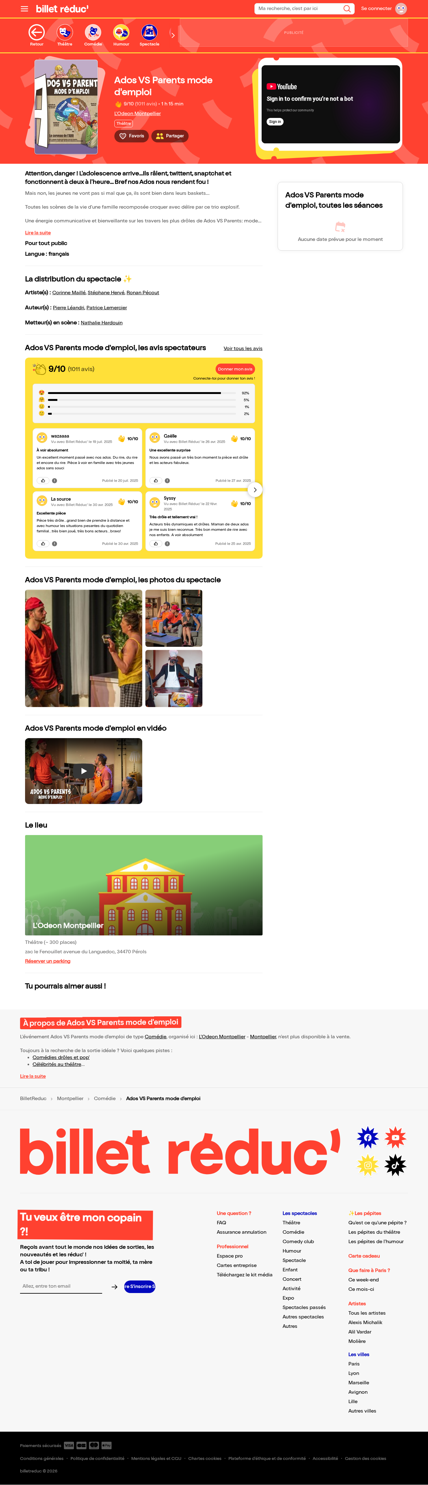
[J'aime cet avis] (43, 480)
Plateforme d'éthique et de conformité (267, 1458)
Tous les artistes (367, 1313)
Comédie (155, 1037)
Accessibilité (325, 1458)
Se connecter (376, 9)
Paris (354, 1364)
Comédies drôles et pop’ (61, 1058)
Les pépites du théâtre (374, 1232)
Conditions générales (42, 1458)
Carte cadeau (364, 1256)
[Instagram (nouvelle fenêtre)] (367, 1165)
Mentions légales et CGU (156, 1458)
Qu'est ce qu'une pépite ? (377, 1223)
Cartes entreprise (237, 1266)
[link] (82, 436)
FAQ (221, 1223)
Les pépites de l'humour (376, 1242)
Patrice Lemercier (106, 308)
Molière (357, 1341)
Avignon (358, 1392)
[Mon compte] (401, 9)
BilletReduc (33, 1098)
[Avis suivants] (255, 489)
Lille (353, 1402)
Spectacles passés (304, 1308)
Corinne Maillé (69, 293)
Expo (288, 1298)
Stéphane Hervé (106, 293)
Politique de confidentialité (97, 1458)
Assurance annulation (241, 1232)
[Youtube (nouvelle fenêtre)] (395, 1137)
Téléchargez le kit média (245, 1275)
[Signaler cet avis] (54, 480)
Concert (292, 1279)
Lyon (353, 1373)
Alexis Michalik (365, 1323)
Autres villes (362, 1411)
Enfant (290, 1270)
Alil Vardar (359, 1332)
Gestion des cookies (365, 1458)
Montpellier (263, 1037)
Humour (292, 1251)
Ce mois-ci (361, 1289)
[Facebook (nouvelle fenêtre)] (367, 1137)
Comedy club (298, 1242)
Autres (290, 1326)
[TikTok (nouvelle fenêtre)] (395, 1165)
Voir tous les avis (243, 349)
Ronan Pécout (143, 293)
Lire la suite (38, 233)
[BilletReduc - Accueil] (62, 9)
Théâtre (291, 1223)
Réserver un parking (47, 961)
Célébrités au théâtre (57, 1064)
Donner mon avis (235, 369)
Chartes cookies (205, 1458)
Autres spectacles (303, 1317)
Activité (291, 1289)
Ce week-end (363, 1280)
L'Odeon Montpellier (137, 114)
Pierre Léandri (68, 308)
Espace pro (230, 1256)
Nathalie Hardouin (102, 323)
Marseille (358, 1383)
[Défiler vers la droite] (173, 35)
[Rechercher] (347, 9)
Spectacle (294, 1261)
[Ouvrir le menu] (27, 9)
